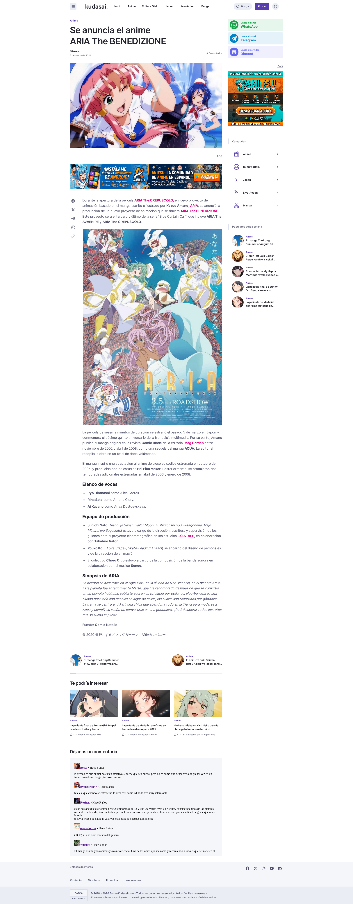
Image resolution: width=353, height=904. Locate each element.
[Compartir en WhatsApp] (73, 227)
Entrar (262, 6)
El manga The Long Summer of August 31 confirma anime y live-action (102, 663)
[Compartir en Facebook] (73, 201)
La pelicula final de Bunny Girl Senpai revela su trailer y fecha (93, 727)
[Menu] (73, 6)
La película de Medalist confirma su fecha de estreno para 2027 (144, 727)
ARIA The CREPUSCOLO (153, 200)
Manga (205, 6)
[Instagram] (263, 868)
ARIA (194, 206)
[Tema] (275, 6)
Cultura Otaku (150, 6)
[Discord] (280, 868)
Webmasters (134, 880)
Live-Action (187, 6)
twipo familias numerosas (191, 893)
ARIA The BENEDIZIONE (199, 211)
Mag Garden (194, 443)
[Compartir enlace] (73, 236)
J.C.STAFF (186, 536)
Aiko (99, 734)
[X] (255, 868)
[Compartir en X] (73, 209)
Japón (170, 6)
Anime (132, 6)
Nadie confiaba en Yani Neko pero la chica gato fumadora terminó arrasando (196, 729)
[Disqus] (146, 807)
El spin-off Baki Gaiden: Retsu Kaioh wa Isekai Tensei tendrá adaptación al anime (204, 663)
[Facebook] (247, 868)
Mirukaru (75, 51)
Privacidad (113, 880)
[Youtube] (271, 868)
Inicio (117, 6)
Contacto (76, 880)
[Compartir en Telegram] (73, 218)
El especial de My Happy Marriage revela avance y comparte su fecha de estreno (261, 277)
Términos (94, 880)
